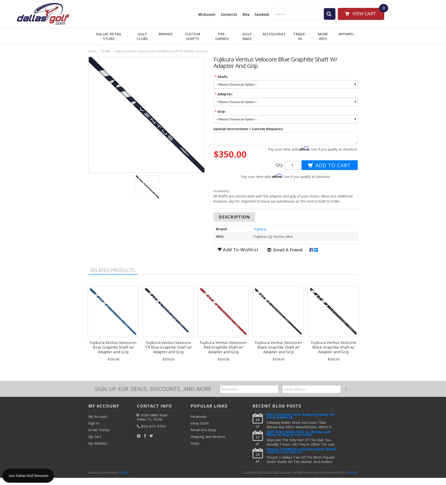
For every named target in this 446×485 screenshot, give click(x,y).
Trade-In (299, 36)
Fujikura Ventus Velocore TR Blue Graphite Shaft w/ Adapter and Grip (168, 347)
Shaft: (221, 76)
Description (234, 217)
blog (246, 14)
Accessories (273, 34)
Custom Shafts (192, 36)
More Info (323, 36)
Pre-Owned (222, 36)
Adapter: (224, 94)
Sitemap (352, 472)
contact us (229, 14)
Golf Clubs (142, 36)
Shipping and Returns (208, 436)
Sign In (93, 423)
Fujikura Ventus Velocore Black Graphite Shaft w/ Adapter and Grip (333, 347)
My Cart (94, 436)
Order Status (99, 429)
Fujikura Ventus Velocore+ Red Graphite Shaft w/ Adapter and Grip (223, 347)
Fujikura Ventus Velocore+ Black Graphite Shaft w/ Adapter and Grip (278, 347)
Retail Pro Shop (203, 429)
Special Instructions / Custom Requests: (248, 128)
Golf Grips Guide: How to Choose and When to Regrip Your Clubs (298, 433)
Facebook (198, 416)
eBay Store (199, 423)
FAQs (194, 443)
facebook (262, 14)
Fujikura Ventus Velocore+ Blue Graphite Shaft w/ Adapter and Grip (113, 347)
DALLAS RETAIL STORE (109, 36)
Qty (279, 165)
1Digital (123, 472)
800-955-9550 (153, 426)
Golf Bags (247, 36)
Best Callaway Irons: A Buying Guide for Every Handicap (301, 416)
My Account (206, 14)
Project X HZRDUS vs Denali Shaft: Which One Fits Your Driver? (302, 451)
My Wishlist (97, 443)
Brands (166, 34)
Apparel (346, 34)
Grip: (220, 111)
